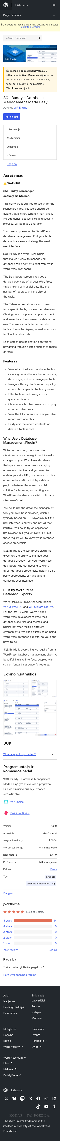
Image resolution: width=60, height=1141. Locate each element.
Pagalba (12, 164)
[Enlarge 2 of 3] (52, 684)
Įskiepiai (36, 1012)
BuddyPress (12, 1075)
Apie (5, 995)
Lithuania (16, 1090)
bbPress (10, 1069)
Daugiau (8, 893)
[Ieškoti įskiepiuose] (38, 38)
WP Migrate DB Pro (41, 607)
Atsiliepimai (13, 138)
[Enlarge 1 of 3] (24, 684)
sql (53, 883)
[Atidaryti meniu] (54, 5)
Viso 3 (53, 869)
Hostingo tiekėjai (13, 1007)
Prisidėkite (38, 1029)
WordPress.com (14, 1057)
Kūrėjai (7, 1040)
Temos (36, 1006)
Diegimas (12, 146)
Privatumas (10, 1013)
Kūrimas (11, 155)
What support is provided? (19, 754)
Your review (10, 950)
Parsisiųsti (12, 116)
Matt (8, 1063)
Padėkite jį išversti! (30, 26)
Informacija (13, 129)
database (50, 877)
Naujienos (9, 1001)
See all (53, 950)
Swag (37, 1046)
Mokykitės (9, 1029)
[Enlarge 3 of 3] (52, 704)
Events (36, 1035)
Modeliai (37, 1018)
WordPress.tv (13, 1046)
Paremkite (39, 1040)
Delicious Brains (20, 813)
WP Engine (20, 107)
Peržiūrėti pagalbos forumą (19, 975)
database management (38, 883)
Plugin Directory (12, 15)
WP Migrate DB (12, 607)
